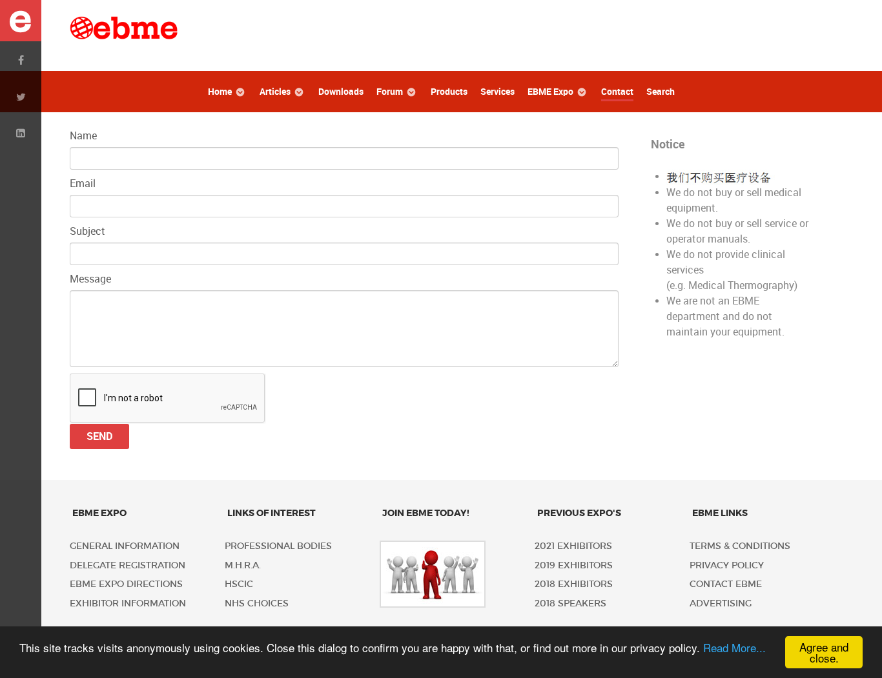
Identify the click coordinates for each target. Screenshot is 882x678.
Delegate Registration (127, 565)
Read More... (734, 647)
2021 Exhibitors (573, 546)
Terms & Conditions (740, 546)
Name (83, 136)
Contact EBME (726, 584)
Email (83, 183)
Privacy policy (727, 565)
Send (99, 436)
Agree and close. (823, 652)
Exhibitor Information (128, 603)
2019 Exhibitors (574, 565)
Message (90, 279)
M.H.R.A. (243, 565)
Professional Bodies (278, 546)
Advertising (721, 603)
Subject (87, 231)
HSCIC (239, 584)
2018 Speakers (570, 603)
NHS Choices (257, 603)
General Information (124, 546)
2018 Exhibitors (574, 584)
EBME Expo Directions (126, 584)
